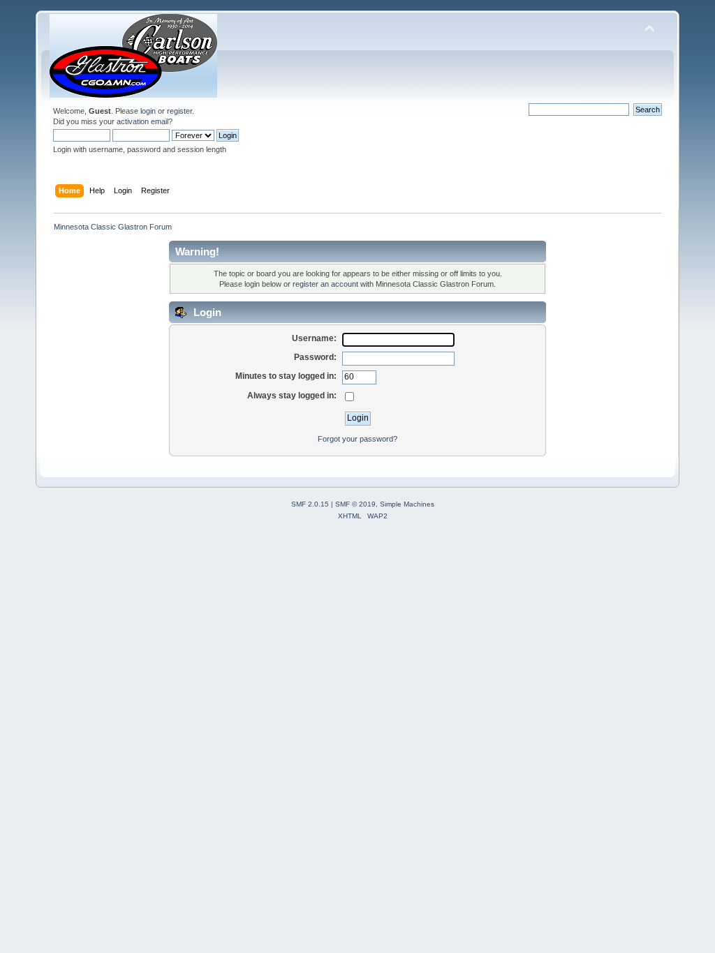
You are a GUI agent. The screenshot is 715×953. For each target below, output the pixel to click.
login (148, 111)
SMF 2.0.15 (310, 504)
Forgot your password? (357, 439)
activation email (142, 121)
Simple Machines (407, 504)
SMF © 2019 (355, 504)
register (179, 111)
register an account (325, 284)
